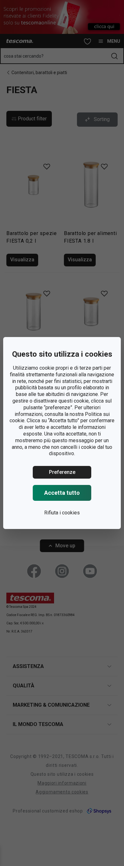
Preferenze (62, 472)
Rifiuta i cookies (62, 513)
